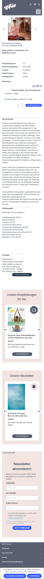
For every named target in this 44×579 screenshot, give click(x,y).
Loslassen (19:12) (8, 222)
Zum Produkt (22, 354)
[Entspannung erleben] (19, 28)
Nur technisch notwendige (15, 576)
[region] (19, 28)
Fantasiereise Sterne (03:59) (12, 230)
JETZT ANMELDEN (22, 528)
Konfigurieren (34, 576)
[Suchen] (38, 12)
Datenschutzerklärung (15, 518)
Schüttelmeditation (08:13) (11, 217)
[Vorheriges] (3, 29)
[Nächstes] (35, 29)
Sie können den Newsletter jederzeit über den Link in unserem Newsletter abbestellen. (20, 522)
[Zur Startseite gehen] (10, 6)
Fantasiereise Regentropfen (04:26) (15, 227)
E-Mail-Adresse (12, 503)
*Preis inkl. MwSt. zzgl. (26, 90)
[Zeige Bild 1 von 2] (18, 38)
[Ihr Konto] (30, 4)
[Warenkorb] (35, 4)
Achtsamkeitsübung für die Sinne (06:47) (17, 232)
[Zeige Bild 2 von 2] (21, 38)
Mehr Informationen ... (31, 572)
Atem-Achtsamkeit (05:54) (11, 234)
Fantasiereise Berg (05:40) (11, 225)
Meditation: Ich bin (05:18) (11, 237)
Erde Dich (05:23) (8, 220)
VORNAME (10, 483)
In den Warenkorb (33, 105)
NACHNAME (11, 493)
